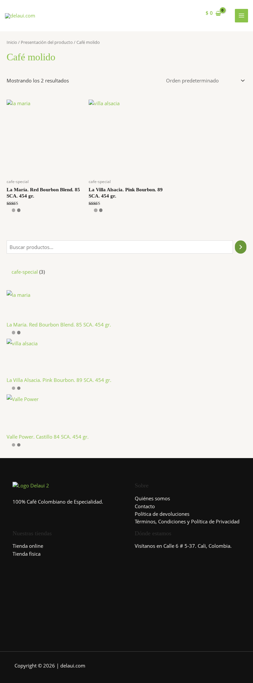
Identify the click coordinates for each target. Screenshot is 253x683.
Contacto (145, 506)
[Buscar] (240, 247)
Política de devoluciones (162, 514)
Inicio (12, 42)
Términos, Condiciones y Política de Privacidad (187, 521)
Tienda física (27, 553)
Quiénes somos (152, 498)
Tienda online (28, 546)
